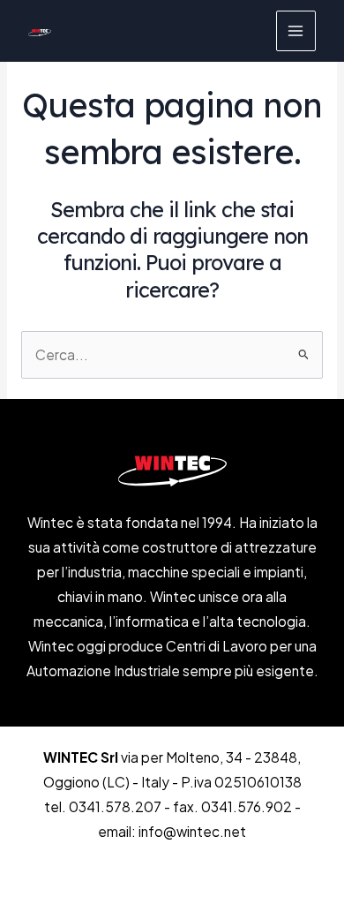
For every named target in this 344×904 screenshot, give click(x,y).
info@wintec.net (192, 831)
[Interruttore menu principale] (296, 30)
